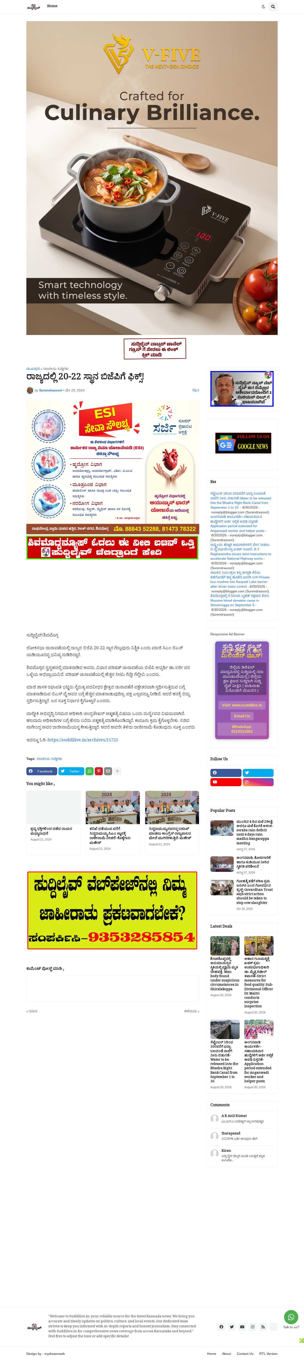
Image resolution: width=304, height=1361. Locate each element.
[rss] (263, 1327)
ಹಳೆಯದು (190, 1011)
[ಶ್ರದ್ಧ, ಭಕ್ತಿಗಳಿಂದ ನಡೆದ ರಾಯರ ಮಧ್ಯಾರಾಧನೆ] (54, 807)
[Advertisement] (112, 594)
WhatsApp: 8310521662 (242, 729)
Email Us (242, 716)
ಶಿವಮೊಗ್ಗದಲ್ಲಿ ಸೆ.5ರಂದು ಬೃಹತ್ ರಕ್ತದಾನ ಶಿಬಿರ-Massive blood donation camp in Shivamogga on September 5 (240, 600)
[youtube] (226, 782)
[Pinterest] (99, 771)
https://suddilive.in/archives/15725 (83, 741)
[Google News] (274, 1327)
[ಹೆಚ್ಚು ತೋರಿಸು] (117, 771)
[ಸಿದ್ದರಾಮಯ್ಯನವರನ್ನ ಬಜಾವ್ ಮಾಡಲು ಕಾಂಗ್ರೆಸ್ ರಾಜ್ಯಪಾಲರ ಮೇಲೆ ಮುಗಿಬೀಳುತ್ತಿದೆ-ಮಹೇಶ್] (172, 807)
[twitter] (258, 773)
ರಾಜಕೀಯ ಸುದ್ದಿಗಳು (56, 368)
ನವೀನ (33, 1011)
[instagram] (258, 782)
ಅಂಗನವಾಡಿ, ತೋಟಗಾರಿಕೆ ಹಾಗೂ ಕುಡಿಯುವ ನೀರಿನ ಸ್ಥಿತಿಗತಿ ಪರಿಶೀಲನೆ (254, 862)
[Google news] (258, 791)
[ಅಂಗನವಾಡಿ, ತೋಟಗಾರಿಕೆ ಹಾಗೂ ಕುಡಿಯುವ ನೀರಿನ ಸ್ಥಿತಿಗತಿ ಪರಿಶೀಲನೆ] (222, 864)
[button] (263, 6)
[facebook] (226, 773)
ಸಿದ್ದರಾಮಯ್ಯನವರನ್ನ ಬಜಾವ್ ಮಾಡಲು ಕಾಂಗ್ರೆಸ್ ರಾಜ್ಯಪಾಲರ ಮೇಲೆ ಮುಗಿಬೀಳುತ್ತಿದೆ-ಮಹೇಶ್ (170, 834)
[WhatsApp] (90, 771)
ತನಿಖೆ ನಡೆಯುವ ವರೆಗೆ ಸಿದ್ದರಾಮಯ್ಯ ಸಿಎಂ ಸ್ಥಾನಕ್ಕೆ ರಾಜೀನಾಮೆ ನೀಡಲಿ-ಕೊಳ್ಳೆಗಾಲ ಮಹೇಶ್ (110, 836)
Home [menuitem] (52, 7)
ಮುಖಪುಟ (33, 368)
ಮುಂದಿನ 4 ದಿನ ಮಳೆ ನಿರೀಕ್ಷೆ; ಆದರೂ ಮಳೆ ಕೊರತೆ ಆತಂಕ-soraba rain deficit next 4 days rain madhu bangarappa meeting (255, 833)
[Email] (108, 771)
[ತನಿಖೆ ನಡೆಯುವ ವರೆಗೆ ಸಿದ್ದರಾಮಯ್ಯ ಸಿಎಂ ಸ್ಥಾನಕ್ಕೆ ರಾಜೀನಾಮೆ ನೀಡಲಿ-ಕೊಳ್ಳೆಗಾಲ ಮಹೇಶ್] (113, 807)
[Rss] (226, 791)
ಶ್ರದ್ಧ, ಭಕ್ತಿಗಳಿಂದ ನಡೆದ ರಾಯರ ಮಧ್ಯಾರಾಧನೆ (51, 831)
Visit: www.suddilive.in (242, 705)
